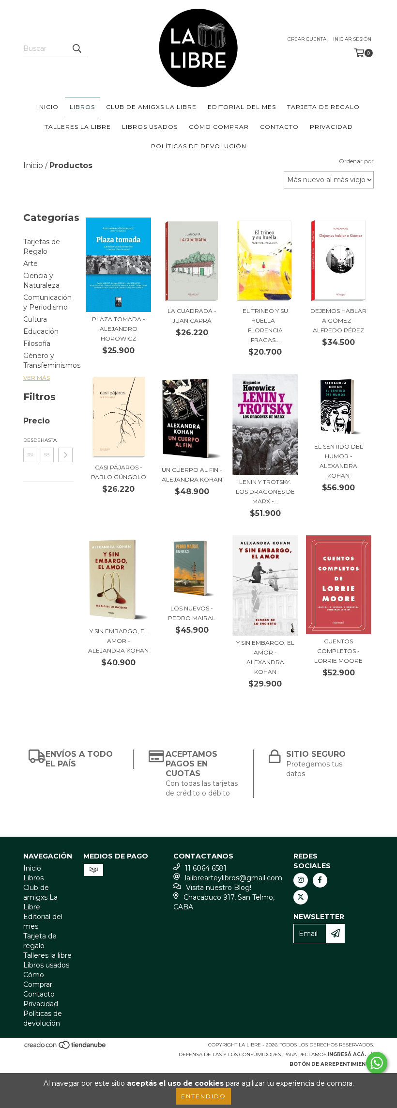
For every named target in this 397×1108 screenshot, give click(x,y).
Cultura (35, 319)
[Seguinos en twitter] (300, 897)
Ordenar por (356, 161)
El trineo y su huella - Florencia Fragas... (265, 325)
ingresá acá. (347, 1054)
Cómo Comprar (219, 126)
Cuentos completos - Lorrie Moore (338, 651)
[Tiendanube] (65, 1048)
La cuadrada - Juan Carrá (192, 315)
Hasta (47, 440)
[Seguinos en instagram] (300, 880)
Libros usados (150, 126)
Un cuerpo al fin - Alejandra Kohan (192, 474)
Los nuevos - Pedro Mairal (191, 613)
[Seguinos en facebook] (320, 880)
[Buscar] (76, 48)
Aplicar (65, 455)
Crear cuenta (307, 39)
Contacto (279, 126)
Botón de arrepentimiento (332, 1064)
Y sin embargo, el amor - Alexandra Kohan (265, 657)
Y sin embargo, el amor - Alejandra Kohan (118, 640)
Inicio (48, 106)
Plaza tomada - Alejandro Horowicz (118, 328)
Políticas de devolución (198, 146)
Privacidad (331, 126)
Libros (82, 106)
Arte (30, 263)
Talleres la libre (78, 126)
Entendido (203, 1096)
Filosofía (36, 343)
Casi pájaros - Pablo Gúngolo (118, 472)
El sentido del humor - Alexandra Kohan (338, 461)
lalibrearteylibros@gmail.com (233, 878)
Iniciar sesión (352, 39)
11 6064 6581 (206, 868)
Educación (41, 331)
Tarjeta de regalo (323, 106)
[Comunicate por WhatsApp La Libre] (376, 1063)
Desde (29, 440)
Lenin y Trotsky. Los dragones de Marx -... (265, 491)
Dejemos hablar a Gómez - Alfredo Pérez (338, 320)
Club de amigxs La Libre (151, 106)
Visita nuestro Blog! (218, 887)
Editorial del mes (242, 106)
